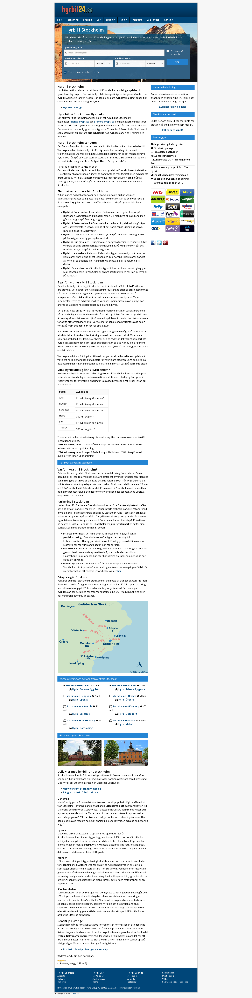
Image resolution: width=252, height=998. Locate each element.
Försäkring (72, 19)
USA (99, 19)
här (119, 571)
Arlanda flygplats (79, 121)
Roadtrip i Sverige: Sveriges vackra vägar (86, 949)
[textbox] (114, 53)
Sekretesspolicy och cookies (175, 981)
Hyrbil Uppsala (80, 699)
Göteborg (131, 981)
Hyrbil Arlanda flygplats (131, 689)
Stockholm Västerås (79, 706)
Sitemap (75, 993)
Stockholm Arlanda (124, 685)
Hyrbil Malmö (125, 724)
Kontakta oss (168, 972)
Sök (177, 62)
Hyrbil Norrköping (82, 728)
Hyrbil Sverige (135, 972)
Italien (123, 19)
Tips (59, 19)
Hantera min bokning (174, 106)
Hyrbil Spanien (65, 972)
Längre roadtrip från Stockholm (81, 792)
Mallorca (61, 981)
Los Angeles (98, 975)
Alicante (61, 975)
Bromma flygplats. (104, 121)
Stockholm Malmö (124, 720)
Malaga (61, 979)
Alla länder (153, 19)
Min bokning (168, 975)
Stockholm (132, 975)
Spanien (110, 19)
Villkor (165, 979)
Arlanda (131, 979)
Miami (95, 981)
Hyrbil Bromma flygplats (85, 689)
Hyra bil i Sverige (72, 107)
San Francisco (98, 979)
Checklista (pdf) (173, 130)
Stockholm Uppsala (78, 696)
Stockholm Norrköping (80, 720)
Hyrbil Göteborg (127, 713)
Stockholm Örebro (124, 696)
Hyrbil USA (98, 972)
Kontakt (168, 19)
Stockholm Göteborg (126, 706)
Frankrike (137, 19)
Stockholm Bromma (78, 685)
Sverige (87, 19)
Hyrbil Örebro (126, 699)
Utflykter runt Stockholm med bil (82, 788)
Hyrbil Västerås (81, 713)
